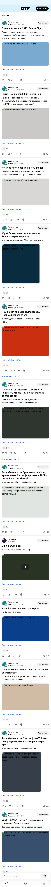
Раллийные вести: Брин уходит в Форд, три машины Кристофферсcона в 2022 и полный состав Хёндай (24, 475)
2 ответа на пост (9, 376)
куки (17, 876)
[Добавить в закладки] (8, 298)
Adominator (13, 22)
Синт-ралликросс (12, 545)
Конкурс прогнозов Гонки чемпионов (23, 167)
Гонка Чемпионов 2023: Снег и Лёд (21, 28)
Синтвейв (12, 539)
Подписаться (43, 23)
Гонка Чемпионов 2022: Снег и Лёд (21, 94)
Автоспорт (12, 24)
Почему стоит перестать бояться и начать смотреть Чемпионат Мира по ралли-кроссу (23, 392)
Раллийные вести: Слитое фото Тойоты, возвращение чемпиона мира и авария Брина (25, 741)
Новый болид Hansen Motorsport (20, 608)
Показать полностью (11, 69)
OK (44, 876)
